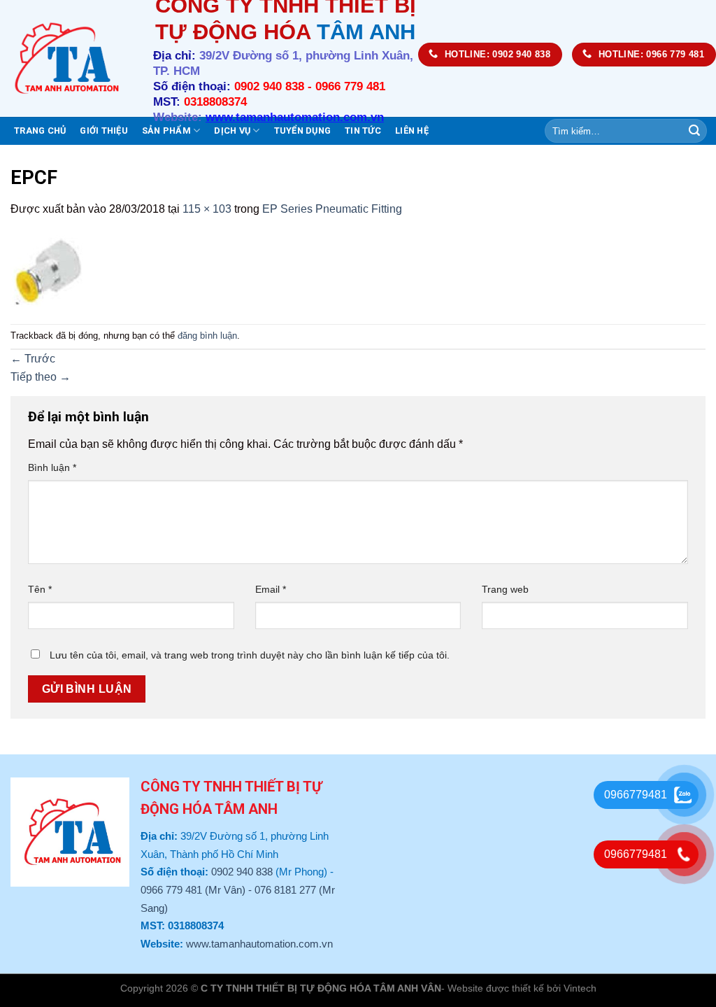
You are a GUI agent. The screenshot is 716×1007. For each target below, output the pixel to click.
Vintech (580, 988)
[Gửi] (694, 131)
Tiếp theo (40, 377)
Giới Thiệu (104, 130)
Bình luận (52, 467)
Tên (40, 589)
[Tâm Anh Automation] (66, 58)
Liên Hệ (412, 130)
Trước (32, 359)
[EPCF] (50, 270)
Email (270, 589)
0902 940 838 (242, 872)
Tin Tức (363, 130)
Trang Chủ (40, 130)
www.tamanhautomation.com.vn (259, 944)
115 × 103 (206, 209)
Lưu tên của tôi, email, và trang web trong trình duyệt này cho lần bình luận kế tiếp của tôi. (250, 655)
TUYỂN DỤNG (302, 130)
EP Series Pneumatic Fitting (332, 209)
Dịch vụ (232, 130)
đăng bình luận (207, 335)
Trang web (505, 589)
